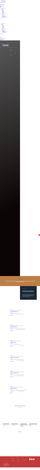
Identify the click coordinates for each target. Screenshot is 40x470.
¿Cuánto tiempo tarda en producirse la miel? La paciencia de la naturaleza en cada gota (24, 424)
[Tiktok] (33, 459)
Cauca (3, 11)
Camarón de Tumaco (4, 16)
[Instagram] (32, 459)
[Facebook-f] (30, 459)
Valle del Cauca (4, 13)
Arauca (3, 10)
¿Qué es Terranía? (3, 8)
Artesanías (3, 14)
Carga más (10, 393)
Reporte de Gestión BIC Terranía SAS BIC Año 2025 (6, 424)
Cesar (20, 310)
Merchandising (4, 17)
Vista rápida (11, 309)
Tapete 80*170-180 (13, 388)
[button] (20, 453)
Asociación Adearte (18, 310)
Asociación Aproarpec (18, 325)
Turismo (3, 15)
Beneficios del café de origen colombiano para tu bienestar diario (33, 424)
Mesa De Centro (13, 342)
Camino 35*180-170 (13, 326)
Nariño (3, 12)
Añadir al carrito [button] (12, 330)
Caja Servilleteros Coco (14, 311)
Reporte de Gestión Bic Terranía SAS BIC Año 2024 (15, 424)
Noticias (2, 18)
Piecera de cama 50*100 (14, 357)
